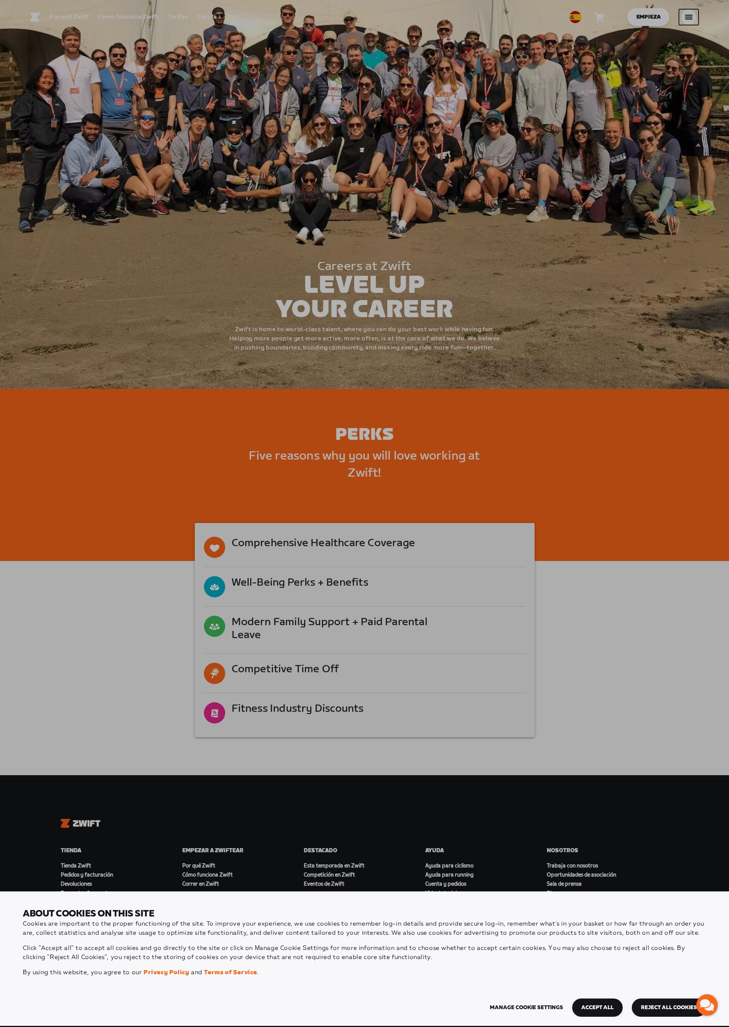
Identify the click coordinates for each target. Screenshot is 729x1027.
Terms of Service (230, 972)
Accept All (597, 1007)
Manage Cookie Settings (526, 1007)
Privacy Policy (166, 972)
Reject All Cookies (669, 1007)
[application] (707, 1005)
